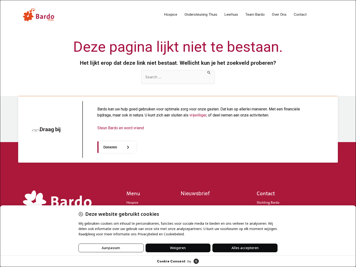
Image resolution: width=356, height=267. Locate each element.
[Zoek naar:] (178, 77)
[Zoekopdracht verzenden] (209, 72)
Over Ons (279, 14)
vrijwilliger (197, 115)
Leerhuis (231, 14)
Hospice (170, 14)
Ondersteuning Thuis (201, 14)
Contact (300, 14)
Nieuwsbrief (195, 193)
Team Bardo (255, 14)
